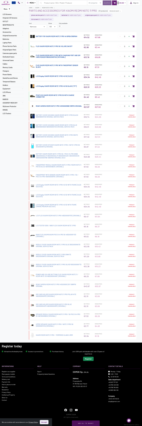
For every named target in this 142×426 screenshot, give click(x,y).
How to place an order (9, 384)
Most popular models (8, 374)
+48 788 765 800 (113, 387)
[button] (119, 2)
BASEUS (5, 99)
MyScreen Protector (9, 106)
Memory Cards (8, 67)
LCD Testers (7, 113)
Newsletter (5, 390)
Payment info (6, 382)
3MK (4, 96)
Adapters (6, 28)
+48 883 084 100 (113, 390)
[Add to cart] (133, 36)
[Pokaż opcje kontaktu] (20, 3)
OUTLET (5, 21)
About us (4, 397)
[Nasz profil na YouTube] (76, 410)
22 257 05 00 (114, 377)
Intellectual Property (8, 395)
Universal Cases (8, 60)
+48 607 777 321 (113, 382)
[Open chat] (129, 420)
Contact (4, 400)
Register (88, 359)
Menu (6, 9)
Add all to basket (86, 423)
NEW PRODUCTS (8, 25)
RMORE (5, 110)
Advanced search (114, 11)
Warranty (5, 387)
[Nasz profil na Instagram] (71, 410)
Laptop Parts (7, 43)
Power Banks (7, 74)
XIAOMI (37, 7)
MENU (32, 3)
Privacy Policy (6, 392)
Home (30, 7)
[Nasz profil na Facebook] (65, 410)
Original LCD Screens (10, 18)
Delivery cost (6, 379)
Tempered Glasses (9, 82)
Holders (5, 85)
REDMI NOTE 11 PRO (47, 7)
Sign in (135, 3)
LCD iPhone (7, 92)
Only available (63, 23)
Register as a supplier (8, 371)
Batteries (6, 39)
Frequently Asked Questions (46, 374)
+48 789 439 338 (113, 385)
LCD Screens (7, 14)
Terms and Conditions (8, 377)
